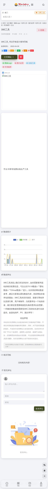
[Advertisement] (24, 141)
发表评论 (39, 408)
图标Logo (17, 23)
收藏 (42, 30)
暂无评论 (7, 370)
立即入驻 (41, 12)
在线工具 (32, 63)
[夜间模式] (44, 476)
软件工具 (24, 23)
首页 (4, 23)
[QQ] (44, 470)
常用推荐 (7, 25)
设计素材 (10, 23)
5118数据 (32, 286)
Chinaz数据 (15, 290)
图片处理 (31, 23)
